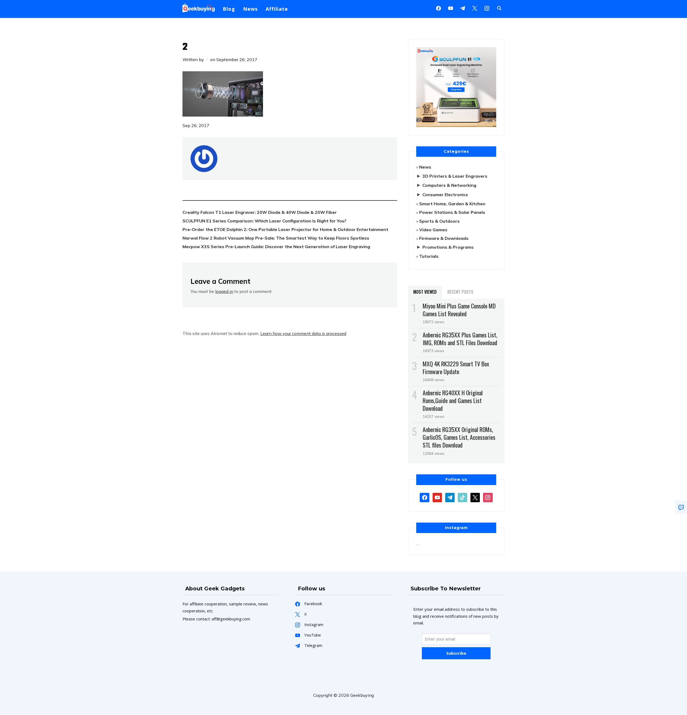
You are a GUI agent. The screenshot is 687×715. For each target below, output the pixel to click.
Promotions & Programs (448, 247)
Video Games (433, 229)
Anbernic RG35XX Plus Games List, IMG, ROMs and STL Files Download (460, 338)
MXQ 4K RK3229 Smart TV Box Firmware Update (456, 367)
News (250, 9)
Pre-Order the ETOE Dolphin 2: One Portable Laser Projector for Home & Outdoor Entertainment (285, 229)
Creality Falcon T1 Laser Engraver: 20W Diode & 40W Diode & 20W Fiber (259, 212)
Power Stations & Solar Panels (452, 212)
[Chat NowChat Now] (681, 507)
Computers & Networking (449, 185)
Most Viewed (425, 292)
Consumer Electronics (445, 194)
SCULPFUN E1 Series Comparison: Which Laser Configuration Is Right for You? (264, 221)
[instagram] (486, 8)
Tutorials (428, 256)
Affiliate (277, 9)
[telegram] (450, 497)
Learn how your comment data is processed (303, 333)
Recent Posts (460, 292)
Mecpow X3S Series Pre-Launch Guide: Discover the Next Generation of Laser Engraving (276, 246)
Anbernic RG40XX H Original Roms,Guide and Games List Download (453, 400)
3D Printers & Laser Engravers (454, 176)
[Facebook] (438, 8)
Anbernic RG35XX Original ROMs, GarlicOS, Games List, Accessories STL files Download (459, 437)
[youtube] (450, 8)
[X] (474, 8)
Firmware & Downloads (444, 238)
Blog (229, 9)
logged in (224, 291)
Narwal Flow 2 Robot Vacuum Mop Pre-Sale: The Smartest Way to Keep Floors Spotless (275, 238)
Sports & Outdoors (439, 221)
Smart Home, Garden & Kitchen (452, 203)
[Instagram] (462, 8)
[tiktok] (462, 497)
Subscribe (456, 653)
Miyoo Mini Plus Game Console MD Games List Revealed (459, 309)
